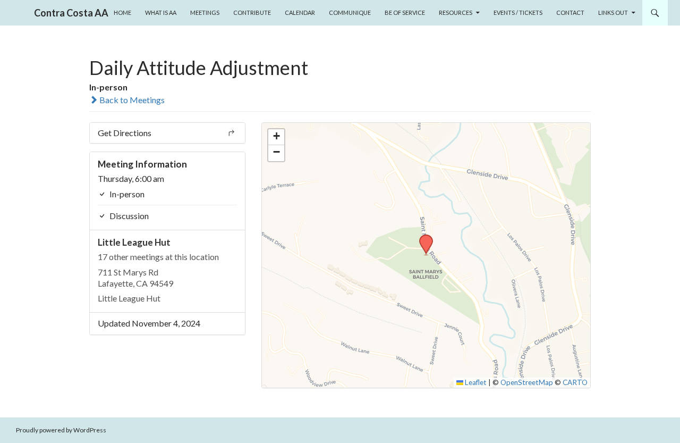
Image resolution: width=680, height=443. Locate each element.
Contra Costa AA (71, 13)
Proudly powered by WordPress (61, 430)
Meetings (204, 12)
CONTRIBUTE (252, 12)
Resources (455, 12)
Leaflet (475, 382)
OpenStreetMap (526, 382)
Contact (570, 12)
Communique (350, 12)
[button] (422, 238)
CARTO (575, 382)
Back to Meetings (131, 100)
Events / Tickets (518, 12)
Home (122, 12)
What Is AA (160, 12)
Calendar (300, 12)
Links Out (613, 12)
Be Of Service (405, 12)
